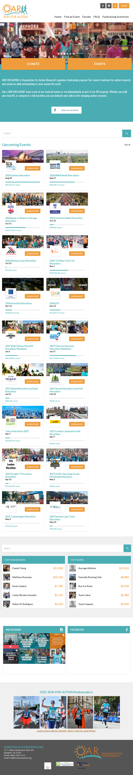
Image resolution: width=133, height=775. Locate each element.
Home (57, 16)
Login (124, 6)
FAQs (96, 16)
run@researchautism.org (20, 758)
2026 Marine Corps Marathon (20, 260)
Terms (47, 768)
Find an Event (72, 16)
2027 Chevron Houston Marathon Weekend (62, 347)
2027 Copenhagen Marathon (20, 516)
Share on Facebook (69, 110)
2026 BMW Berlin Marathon (64, 175)
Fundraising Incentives (115, 16)
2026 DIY (54, 303)
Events (99, 64)
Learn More (32, 168)
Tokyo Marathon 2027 (17, 431)
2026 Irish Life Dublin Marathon (66, 218)
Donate (86, 16)
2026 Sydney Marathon (17, 175)
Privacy (47, 767)
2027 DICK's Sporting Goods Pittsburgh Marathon (65, 475)
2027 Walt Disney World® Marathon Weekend (19, 347)
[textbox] (66, 133)
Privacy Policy (82, 768)
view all (127, 145)
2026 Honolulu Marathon (18, 303)
